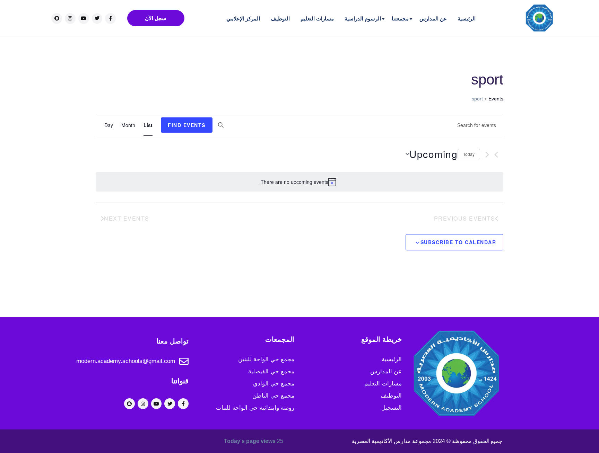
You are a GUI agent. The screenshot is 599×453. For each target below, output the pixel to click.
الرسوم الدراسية (363, 18)
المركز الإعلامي (243, 18)
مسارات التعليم (317, 18)
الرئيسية (467, 18)
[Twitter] (97, 18)
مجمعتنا (400, 18)
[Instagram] (70, 18)
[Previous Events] (496, 154)
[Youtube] (83, 18)
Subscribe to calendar (458, 242)
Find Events (187, 125)
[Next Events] (487, 154)
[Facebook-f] (110, 18)
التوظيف (280, 18)
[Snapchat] (56, 18)
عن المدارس (433, 18)
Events (495, 98)
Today (469, 154)
